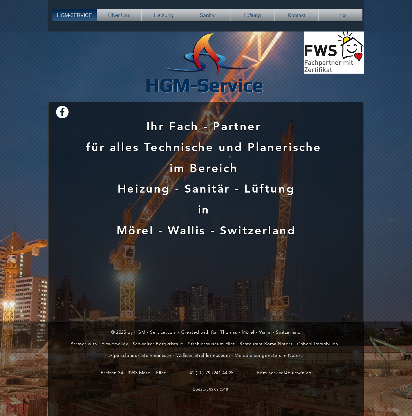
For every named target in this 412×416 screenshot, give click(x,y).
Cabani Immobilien (317, 344)
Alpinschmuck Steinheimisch (141, 355)
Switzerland (258, 230)
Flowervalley (114, 344)
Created (191, 332)
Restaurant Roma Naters (265, 344)
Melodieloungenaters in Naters (269, 355)
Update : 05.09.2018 (210, 389)
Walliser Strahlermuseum (203, 355)
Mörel (138, 230)
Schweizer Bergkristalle (158, 344)
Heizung (143, 188)
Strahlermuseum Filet (211, 344)
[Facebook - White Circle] (62, 112)
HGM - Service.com (155, 332)
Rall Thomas (224, 332)
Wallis (189, 230)
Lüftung (269, 188)
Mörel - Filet (152, 372)
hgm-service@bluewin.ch (284, 372)
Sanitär (207, 188)
